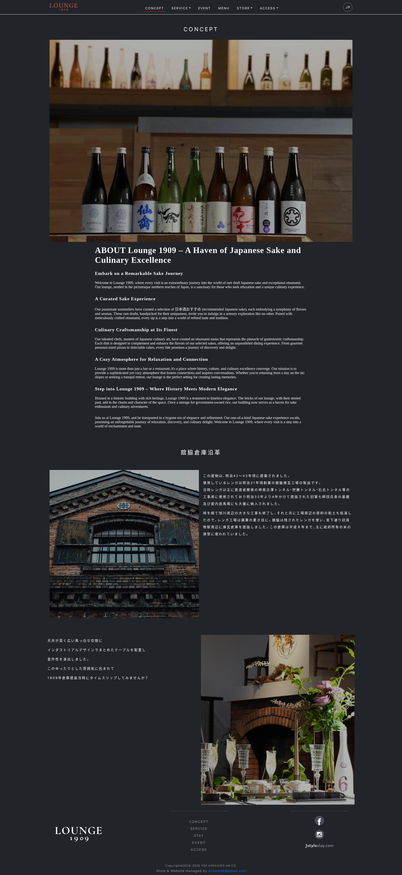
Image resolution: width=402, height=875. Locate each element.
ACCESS (199, 849)
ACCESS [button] (267, 8)
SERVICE (199, 829)
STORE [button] (243, 8)
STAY (199, 836)
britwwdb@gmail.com (227, 871)
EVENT (204, 8)
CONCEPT (154, 8)
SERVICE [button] (179, 8)
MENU (223, 8)
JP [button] (348, 7)
